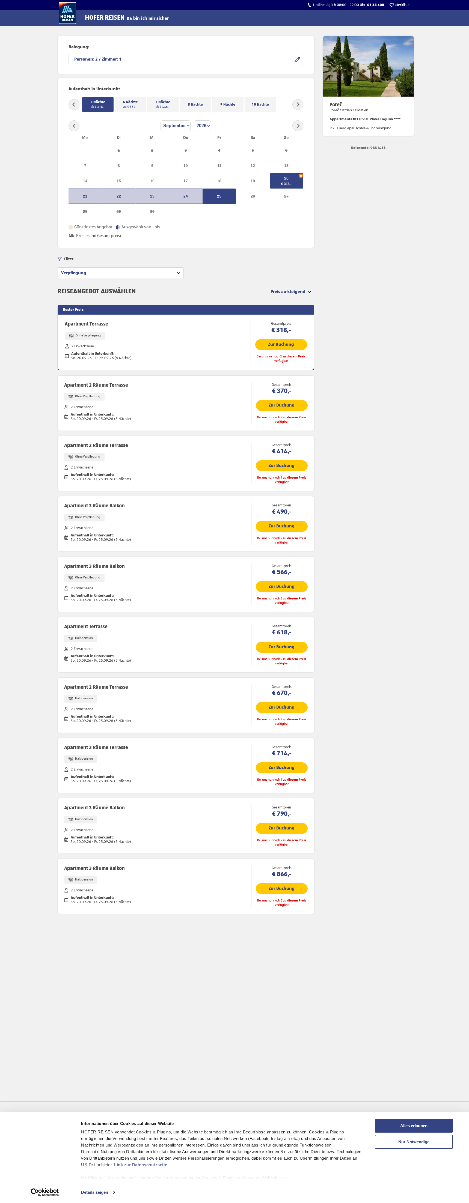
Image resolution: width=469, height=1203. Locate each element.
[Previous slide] (74, 104)
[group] (121, 273)
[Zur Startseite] (67, 13)
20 (286, 178)
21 (85, 196)
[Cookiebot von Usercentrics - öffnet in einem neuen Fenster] (45, 1192)
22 (119, 196)
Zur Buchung (281, 344)
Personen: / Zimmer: (96, 59)
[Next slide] (297, 104)
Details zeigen (94, 1192)
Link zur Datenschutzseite (140, 1164)
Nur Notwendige (413, 1141)
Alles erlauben (414, 1125)
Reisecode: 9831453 (368, 148)
